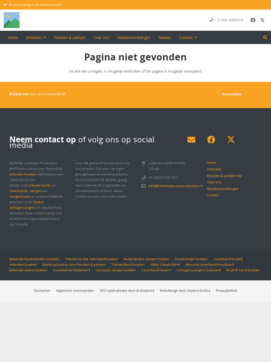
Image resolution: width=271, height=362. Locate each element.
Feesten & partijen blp (224, 176)
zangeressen (19, 196)
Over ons (214, 182)
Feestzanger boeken (191, 259)
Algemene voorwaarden (75, 290)
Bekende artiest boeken (28, 270)
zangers (36, 191)
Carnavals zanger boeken (116, 270)
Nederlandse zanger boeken (146, 259)
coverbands (18, 191)
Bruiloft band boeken (243, 270)
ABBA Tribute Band (165, 264)
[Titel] (12, 20)
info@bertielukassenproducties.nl (175, 186)
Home (211, 162)
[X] (262, 20)
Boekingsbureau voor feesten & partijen (74, 264)
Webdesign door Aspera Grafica (185, 290)
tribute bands (40, 185)
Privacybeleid (226, 290)
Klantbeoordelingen (222, 189)
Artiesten (214, 169)
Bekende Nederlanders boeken (34, 259)
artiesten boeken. (23, 174)
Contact (213, 195)
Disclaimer (42, 290)
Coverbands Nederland (71, 270)
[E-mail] (191, 140)
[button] (44, 37)
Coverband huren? (156, 270)
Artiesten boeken (23, 264)
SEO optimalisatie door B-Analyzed (127, 290)
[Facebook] (253, 20)
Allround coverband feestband (210, 264)
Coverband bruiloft (228, 259)
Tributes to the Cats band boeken (91, 259)
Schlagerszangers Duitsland (199, 270)
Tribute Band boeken (128, 264)
